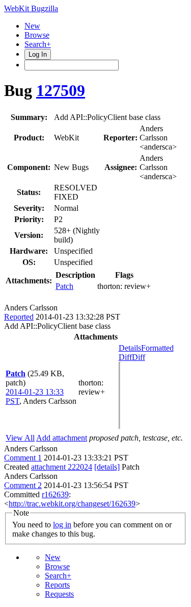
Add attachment (61, 437)
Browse (36, 35)
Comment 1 (23, 457)
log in (62, 524)
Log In (38, 54)
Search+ (37, 44)
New (32, 25)
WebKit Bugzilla (31, 8)
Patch (64, 286)
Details (130, 348)
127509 (60, 90)
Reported (19, 316)
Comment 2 (23, 485)
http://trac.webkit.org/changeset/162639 (72, 503)
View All (20, 437)
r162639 (55, 494)
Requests (59, 594)
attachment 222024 (61, 467)
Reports (57, 584)
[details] (107, 467)
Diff (138, 357)
